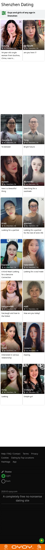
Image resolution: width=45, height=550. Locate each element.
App (14, 461)
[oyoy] (22, 545)
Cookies (5, 457)
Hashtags (5, 461)
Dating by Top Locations (22, 457)
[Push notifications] (41, 540)
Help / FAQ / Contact (10, 453)
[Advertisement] (22, 87)
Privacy (34, 453)
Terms (26, 453)
